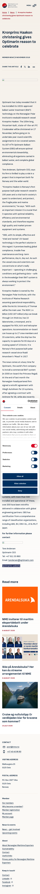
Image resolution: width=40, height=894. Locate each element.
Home (4, 12)
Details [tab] (20, 407)
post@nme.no (13, 747)
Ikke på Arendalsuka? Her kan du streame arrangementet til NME (18, 670)
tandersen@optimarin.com (21, 560)
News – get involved (11, 829)
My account (7, 813)
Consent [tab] (7, 407)
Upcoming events (9, 833)
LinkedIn (5, 879)
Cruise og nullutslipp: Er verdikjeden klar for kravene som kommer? (19, 718)
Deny (20, 491)
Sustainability (8, 849)
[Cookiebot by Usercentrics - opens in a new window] (28, 401)
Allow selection (20, 483)
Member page (8, 817)
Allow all (20, 476)
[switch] (34, 452)
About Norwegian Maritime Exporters (18, 845)
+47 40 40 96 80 (14, 751)
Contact (5, 852)
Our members (8, 803)
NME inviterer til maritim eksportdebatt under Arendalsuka (17, 623)
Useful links (7, 856)
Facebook (6, 882)
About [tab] (32, 407)
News (12, 12)
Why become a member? (12, 806)
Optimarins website (11, 566)
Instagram (6, 886)
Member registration (11, 810)
